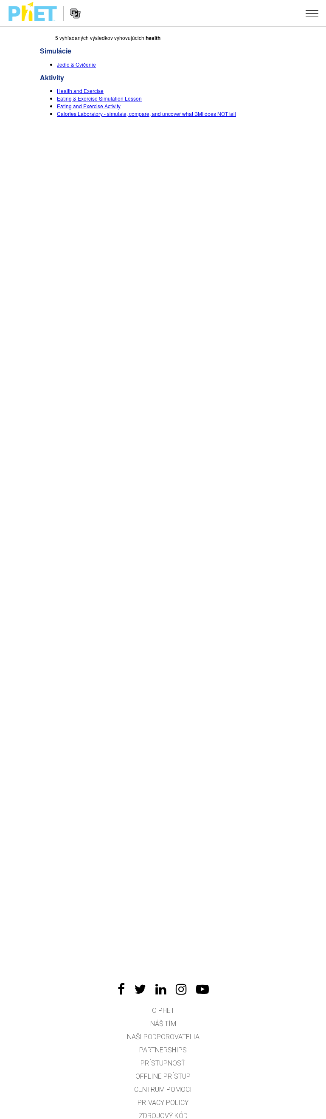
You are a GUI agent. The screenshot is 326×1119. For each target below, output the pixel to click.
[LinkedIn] (161, 989)
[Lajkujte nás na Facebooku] (121, 989)
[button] (312, 13)
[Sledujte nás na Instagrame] (181, 989)
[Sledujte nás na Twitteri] (140, 989)
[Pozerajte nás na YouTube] (202, 989)
